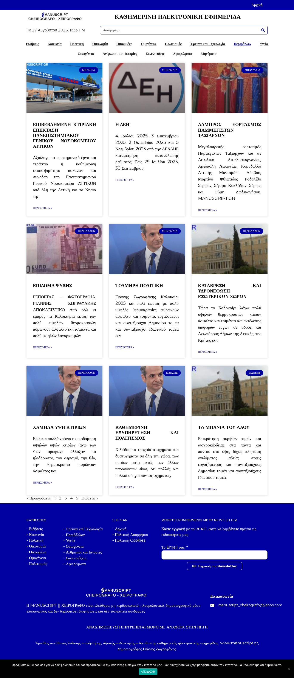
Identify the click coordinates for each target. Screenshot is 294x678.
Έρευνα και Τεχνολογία (207, 44)
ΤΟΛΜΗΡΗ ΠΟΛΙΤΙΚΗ (139, 285)
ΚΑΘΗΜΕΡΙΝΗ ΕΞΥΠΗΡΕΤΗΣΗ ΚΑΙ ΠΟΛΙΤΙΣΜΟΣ (146, 433)
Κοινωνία (55, 44)
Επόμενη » (89, 498)
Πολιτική (77, 44)
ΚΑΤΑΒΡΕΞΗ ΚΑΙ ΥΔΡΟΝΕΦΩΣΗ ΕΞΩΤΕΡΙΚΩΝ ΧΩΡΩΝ (229, 291)
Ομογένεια (148, 44)
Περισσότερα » (42, 208)
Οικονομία (100, 44)
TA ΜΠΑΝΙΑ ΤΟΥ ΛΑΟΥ (223, 427)
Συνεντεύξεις (155, 53)
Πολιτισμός (173, 44)
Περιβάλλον (242, 44)
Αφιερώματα (182, 53)
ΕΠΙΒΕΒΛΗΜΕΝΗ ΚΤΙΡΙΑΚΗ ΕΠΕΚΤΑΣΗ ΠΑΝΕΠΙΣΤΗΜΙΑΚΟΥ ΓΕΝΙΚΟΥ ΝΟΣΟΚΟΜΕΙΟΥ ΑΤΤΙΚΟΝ (64, 135)
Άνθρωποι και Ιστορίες (120, 53)
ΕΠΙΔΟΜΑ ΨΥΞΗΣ (52, 285)
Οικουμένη (124, 44)
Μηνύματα (209, 53)
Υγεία (264, 44)
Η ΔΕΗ (122, 124)
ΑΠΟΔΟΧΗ (148, 671)
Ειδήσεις (32, 44)
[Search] (263, 30)
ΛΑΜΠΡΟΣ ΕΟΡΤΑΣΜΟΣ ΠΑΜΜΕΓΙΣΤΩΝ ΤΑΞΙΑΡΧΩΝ (229, 130)
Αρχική (256, 5)
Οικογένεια (86, 53)
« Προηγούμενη (38, 498)
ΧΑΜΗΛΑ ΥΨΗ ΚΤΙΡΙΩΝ (59, 427)
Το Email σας (173, 547)
